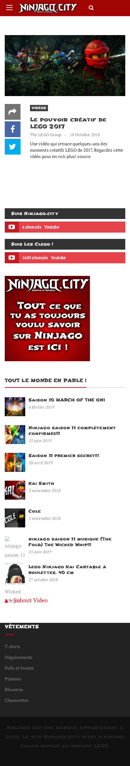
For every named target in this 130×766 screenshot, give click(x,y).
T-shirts (12, 646)
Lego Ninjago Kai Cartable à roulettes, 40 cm (67, 569)
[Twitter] (13, 147)
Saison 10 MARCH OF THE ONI (66, 400)
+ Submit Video (28, 600)
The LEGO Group (45, 134)
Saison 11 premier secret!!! (63, 455)
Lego (12, 737)
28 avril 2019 (40, 462)
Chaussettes (16, 700)
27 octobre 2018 (43, 579)
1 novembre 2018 (44, 518)
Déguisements (18, 657)
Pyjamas (13, 679)
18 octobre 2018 (85, 134)
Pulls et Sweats (19, 668)
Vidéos (39, 108)
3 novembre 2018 (44, 490)
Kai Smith (41, 483)
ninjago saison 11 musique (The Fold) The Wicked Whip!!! (69, 541)
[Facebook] (13, 129)
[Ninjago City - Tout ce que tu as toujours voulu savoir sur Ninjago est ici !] (47, 8)
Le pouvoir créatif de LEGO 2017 (68, 123)
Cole (34, 511)
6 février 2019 (41, 407)
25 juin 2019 (39, 440)
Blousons (14, 689)
